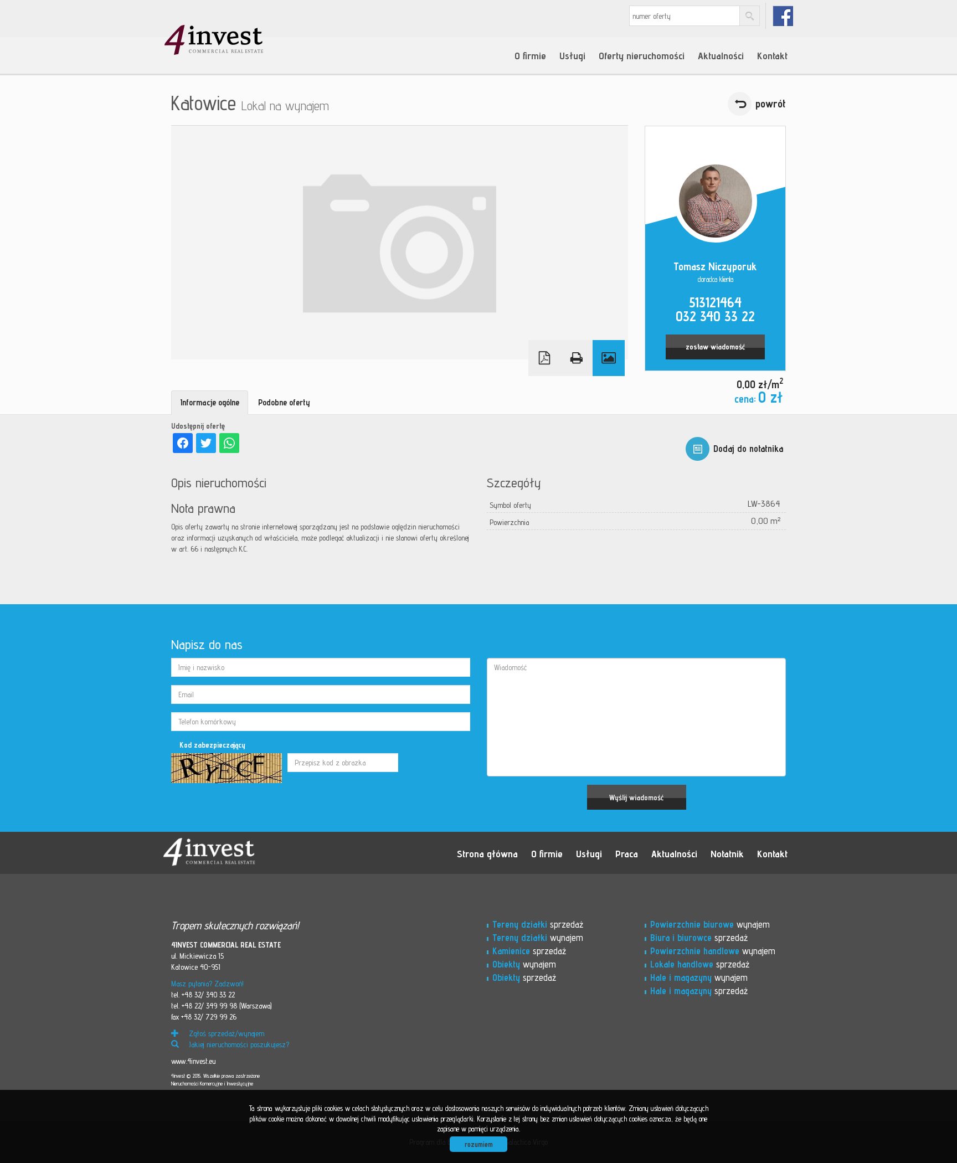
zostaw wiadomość (715, 346)
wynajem (537, 937)
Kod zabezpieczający (212, 744)
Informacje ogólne (209, 402)
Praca (626, 853)
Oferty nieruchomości (642, 55)
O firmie (530, 55)
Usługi (572, 55)
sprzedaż (537, 924)
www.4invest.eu (193, 1061)
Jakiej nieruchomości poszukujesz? (238, 1044)
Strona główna (487, 853)
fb (783, 16)
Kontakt (772, 55)
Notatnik (727, 853)
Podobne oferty (284, 402)
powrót (770, 103)
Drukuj (576, 358)
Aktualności (721, 55)
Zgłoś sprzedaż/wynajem (225, 1033)
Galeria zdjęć (609, 358)
